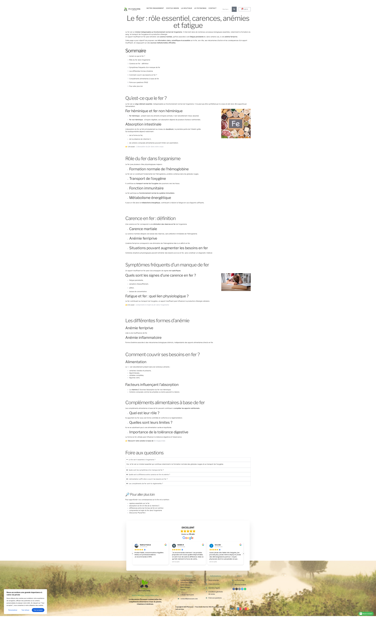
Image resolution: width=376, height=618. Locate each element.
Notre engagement (155, 8)
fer (129, 104)
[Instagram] (236, 589)
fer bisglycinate (159, 441)
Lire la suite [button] (173, 562)
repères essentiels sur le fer (139, 503)
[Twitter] (242, 589)
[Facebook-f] (234, 589)
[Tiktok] (239, 589)
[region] (25, 601)
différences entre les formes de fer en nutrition (146, 508)
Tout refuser (25, 610)
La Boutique (186, 8)
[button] (243, 553)
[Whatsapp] (245, 589)
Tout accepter (38, 610)
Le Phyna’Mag (200, 8)
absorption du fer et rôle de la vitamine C (144, 506)
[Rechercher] (234, 9)
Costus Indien (172, 8)
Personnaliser (12, 610)
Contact (212, 8)
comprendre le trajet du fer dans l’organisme (145, 510)
